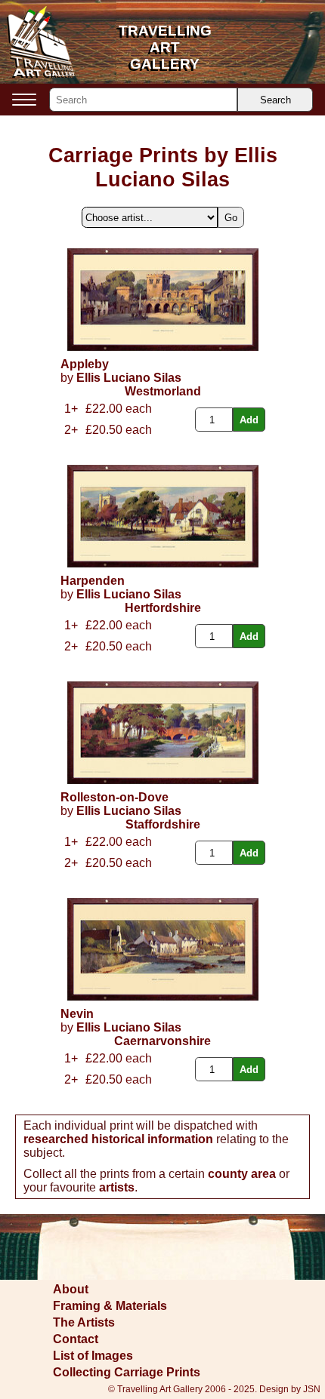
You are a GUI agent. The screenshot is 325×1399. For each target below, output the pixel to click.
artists (117, 1187)
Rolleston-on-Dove (114, 797)
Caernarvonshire (162, 1041)
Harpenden (92, 580)
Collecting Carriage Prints (126, 1372)
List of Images (93, 1355)
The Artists (84, 1322)
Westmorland (163, 391)
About (70, 1289)
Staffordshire (162, 824)
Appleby (84, 364)
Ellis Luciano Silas (128, 377)
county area (242, 1173)
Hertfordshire (163, 607)
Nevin (77, 1013)
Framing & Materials (110, 1305)
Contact (75, 1339)
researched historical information (118, 1139)
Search (275, 100)
